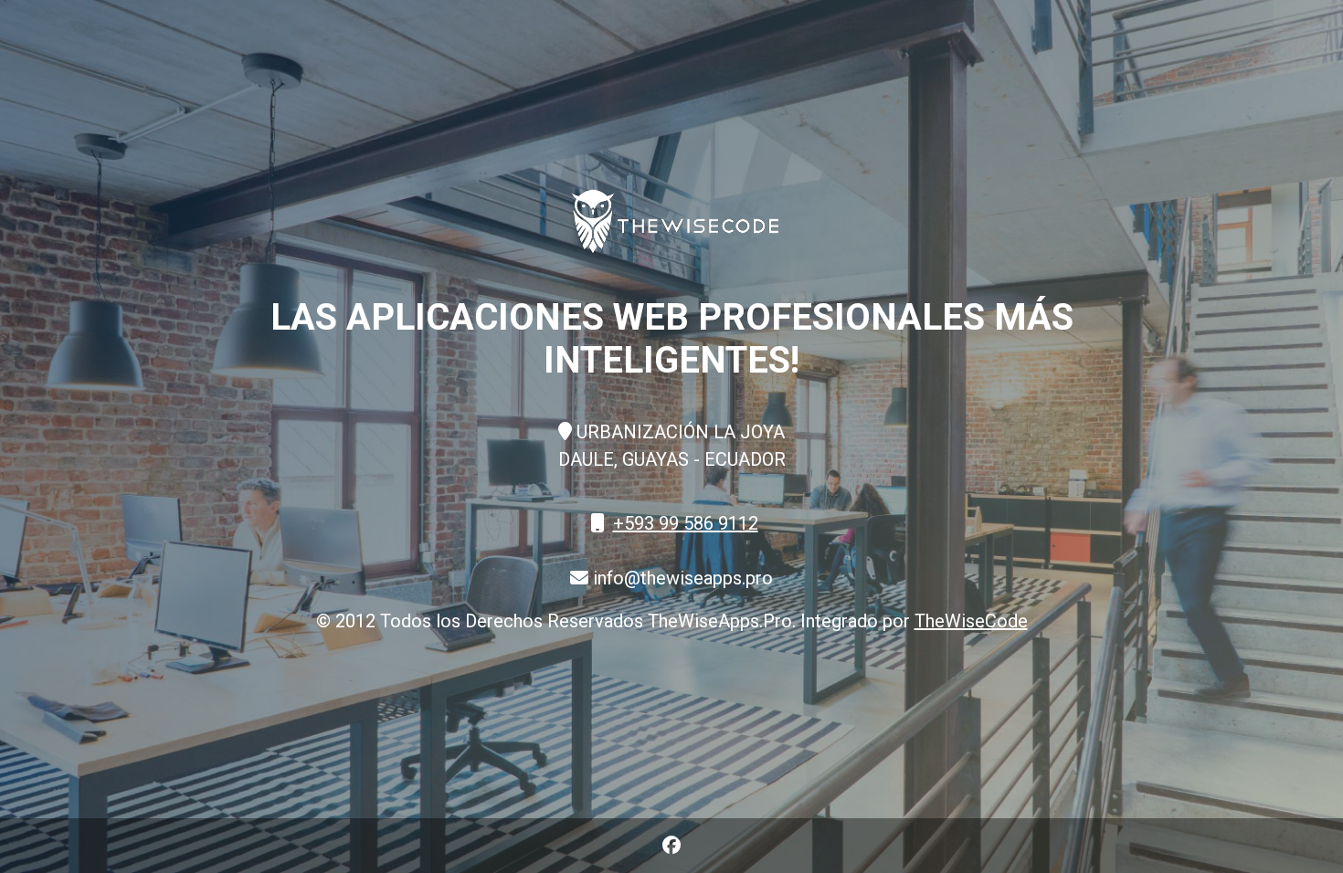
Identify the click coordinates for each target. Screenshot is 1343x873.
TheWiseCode (971, 621)
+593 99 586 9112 (685, 523)
